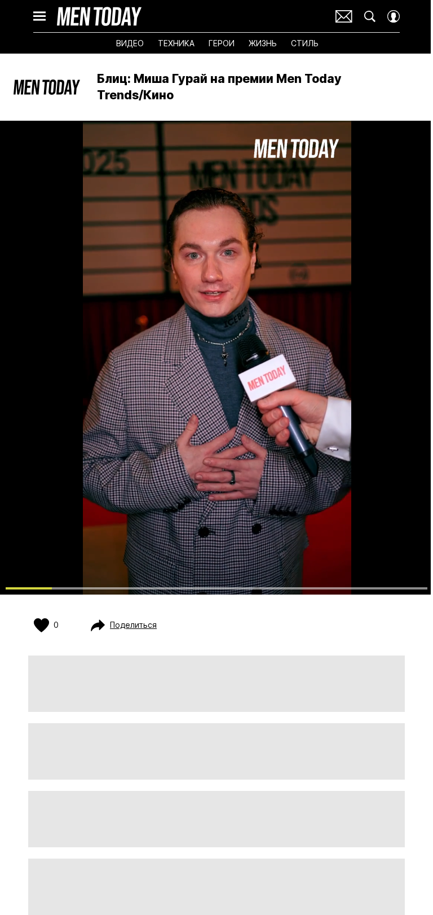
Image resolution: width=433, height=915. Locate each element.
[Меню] (39, 16)
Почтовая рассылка (343, 16)
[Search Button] (370, 16)
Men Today (99, 16)
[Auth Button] (393, 16)
